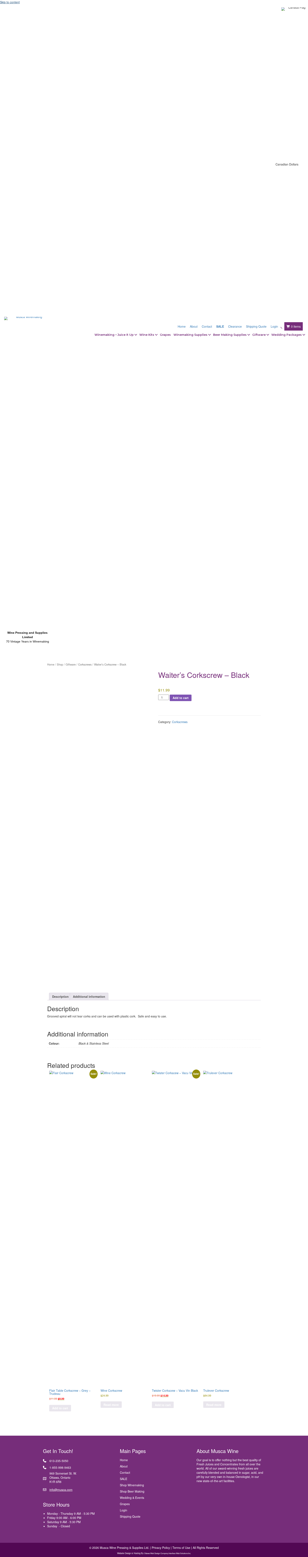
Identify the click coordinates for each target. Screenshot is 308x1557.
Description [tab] (60, 996)
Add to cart (181, 698)
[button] (136, 334)
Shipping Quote (130, 1516)
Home (50, 664)
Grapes (165, 335)
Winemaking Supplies (190, 335)
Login (123, 1510)
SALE (123, 1479)
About (124, 1466)
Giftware (259, 335)
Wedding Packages (286, 335)
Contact (125, 1472)
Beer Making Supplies (230, 335)
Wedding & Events (132, 1497)
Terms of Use (181, 1547)
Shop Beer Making (132, 1491)
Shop (60, 664)
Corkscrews (85, 664)
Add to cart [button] (60, 1408)
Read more (111, 1405)
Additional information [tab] (89, 996)
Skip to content (10, 2)
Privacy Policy (161, 1547)
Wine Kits (146, 335)
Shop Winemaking (132, 1485)
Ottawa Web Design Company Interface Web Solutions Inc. (167, 1553)
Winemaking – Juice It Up (114, 335)
